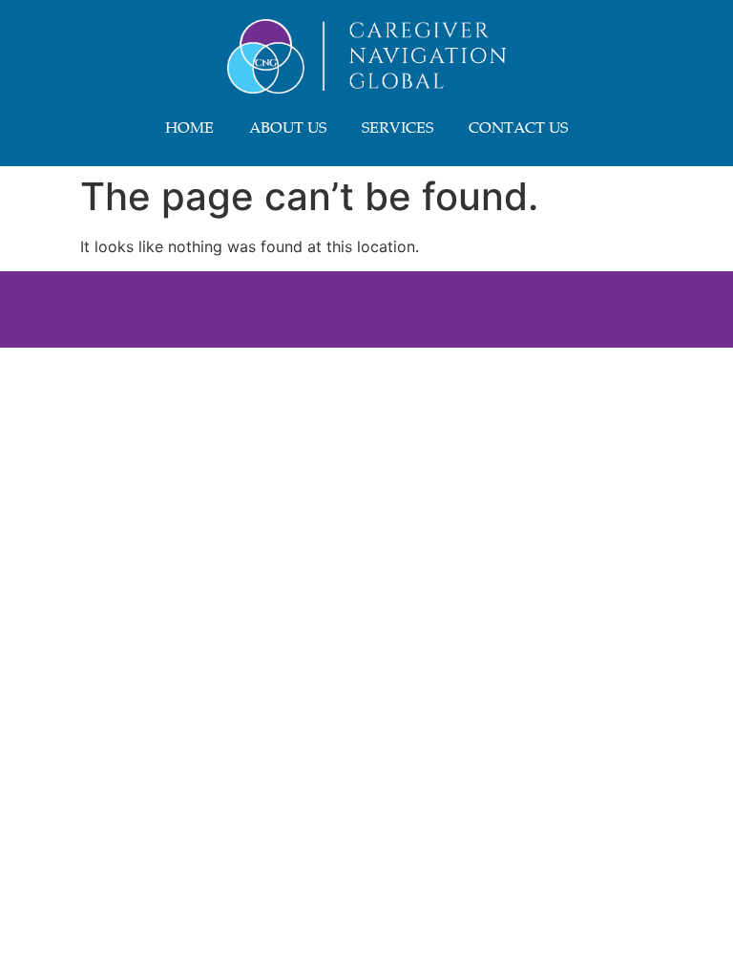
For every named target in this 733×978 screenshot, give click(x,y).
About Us (287, 129)
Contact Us (518, 129)
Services (397, 129)
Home (189, 129)
